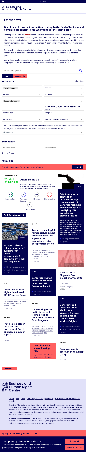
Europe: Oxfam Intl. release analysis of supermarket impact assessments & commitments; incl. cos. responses (15, 253)
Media (23, 399)
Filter (6, 76)
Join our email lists (62, 399)
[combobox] (22, 112)
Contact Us (49, 399)
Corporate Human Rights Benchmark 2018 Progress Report (16, 292)
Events (11, 399)
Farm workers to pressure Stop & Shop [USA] (72, 351)
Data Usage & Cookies (35, 399)
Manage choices (74, 447)
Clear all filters (8, 153)
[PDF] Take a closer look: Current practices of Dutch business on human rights (14, 329)
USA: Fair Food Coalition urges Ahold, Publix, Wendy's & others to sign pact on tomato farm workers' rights (70, 313)
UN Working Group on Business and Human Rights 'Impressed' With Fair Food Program (44, 315)
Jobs (17, 399)
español (62, 289)
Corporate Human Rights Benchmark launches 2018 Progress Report (42, 281)
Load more (8, 368)
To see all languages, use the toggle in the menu (62, 107)
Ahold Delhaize (29, 179)
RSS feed (18, 76)
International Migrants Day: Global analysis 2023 (71, 275)
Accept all (74, 441)
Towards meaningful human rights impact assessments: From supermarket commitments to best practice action (43, 237)
